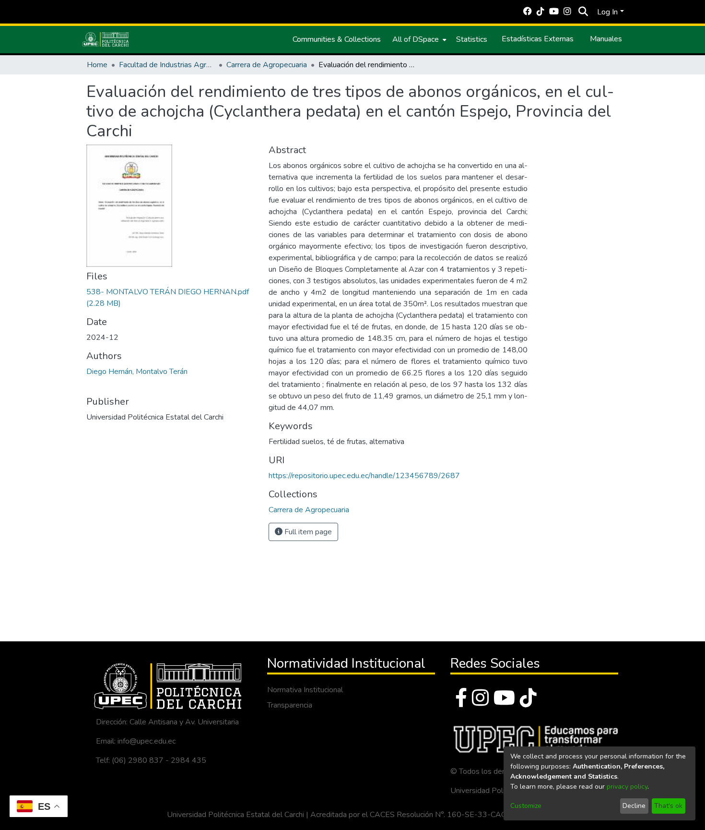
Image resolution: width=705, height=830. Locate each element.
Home (97, 65)
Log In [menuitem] (607, 12)
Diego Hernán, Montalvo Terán (137, 371)
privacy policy (627, 786)
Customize (525, 805)
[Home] (105, 39)
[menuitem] (418, 39)
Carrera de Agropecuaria (266, 65)
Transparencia (289, 705)
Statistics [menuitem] (471, 39)
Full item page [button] (307, 532)
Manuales (606, 39)
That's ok (668, 805)
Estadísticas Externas (538, 39)
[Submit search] (583, 12)
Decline (634, 805)
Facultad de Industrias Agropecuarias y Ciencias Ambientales (167, 65)
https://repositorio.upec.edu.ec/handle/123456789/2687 (364, 475)
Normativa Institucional (305, 690)
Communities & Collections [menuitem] (337, 39)
